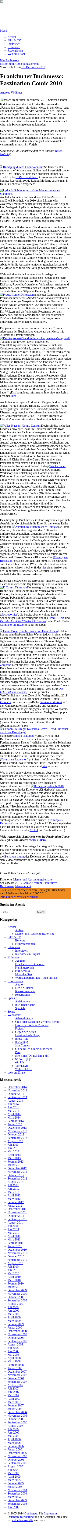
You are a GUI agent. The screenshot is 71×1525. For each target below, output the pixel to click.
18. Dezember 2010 (33, 67)
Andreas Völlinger (11, 92)
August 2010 (15, 1263)
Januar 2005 (15, 1486)
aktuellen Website (22, 1520)
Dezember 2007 (17, 1371)
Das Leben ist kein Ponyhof (31, 1025)
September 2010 (17, 1259)
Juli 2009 (13, 1307)
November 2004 (17, 1490)
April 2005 (14, 1476)
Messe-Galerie (37, 840)
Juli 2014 (13, 1104)
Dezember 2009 (17, 1290)
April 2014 (14, 1114)
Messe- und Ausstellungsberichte (19, 63)
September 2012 (17, 1178)
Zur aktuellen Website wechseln (19, 896)
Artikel (12, 37)
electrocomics (9, 614)
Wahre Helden (23, 1069)
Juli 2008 (13, 1347)
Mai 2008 (13, 1354)
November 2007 (17, 1375)
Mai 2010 (13, 1273)
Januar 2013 (15, 1165)
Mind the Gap (23, 974)
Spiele (11, 1011)
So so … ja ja (23, 1059)
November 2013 (17, 1131)
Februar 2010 (16, 1283)
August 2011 (15, 1222)
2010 (18, 882)
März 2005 (14, 1480)
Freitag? (20, 1028)
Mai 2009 (13, 1314)
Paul (17, 1052)
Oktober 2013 (16, 1134)
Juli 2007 (13, 1388)
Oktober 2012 (16, 1175)
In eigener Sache (25, 1004)
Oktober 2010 (16, 1256)
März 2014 (14, 1117)
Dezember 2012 (17, 1168)
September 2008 (17, 1341)
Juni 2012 (13, 1188)
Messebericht (23, 886)
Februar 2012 (16, 1202)
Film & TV (14, 40)
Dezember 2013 (17, 1127)
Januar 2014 (15, 1124)
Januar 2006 (15, 1449)
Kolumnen (14, 47)
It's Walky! (21, 1042)
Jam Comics (22, 1045)
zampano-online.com (13, 624)
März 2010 (14, 1280)
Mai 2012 (13, 1192)
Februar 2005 (16, 1483)
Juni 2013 (13, 1148)
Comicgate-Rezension (14, 759)
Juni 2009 (13, 1310)
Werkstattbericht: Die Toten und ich (36, 977)
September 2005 (17, 1463)
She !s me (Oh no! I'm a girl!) (32, 1055)
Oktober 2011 (16, 1215)
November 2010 (17, 1253)
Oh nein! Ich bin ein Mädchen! (33, 1048)
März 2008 (14, 1361)
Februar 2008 (16, 1364)
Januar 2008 (15, 1368)
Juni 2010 (13, 1270)
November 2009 (17, 1293)
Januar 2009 (15, 1327)
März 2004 (14, 1496)
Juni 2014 (13, 1107)
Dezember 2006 (17, 1412)
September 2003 (17, 1503)
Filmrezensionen (25, 943)
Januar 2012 (15, 1205)
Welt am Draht (16, 54)
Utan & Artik (56, 617)
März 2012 (14, 1198)
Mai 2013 (13, 1151)
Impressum (50, 1513)
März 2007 (14, 1402)
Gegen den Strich (25, 1031)
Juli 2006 (13, 1429)
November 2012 (17, 1171)
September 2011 (17, 1219)
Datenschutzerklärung (21, 1516)
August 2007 (15, 1385)
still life (19, 1062)
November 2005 (17, 1456)
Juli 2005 (13, 1469)
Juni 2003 (13, 1507)
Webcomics (14, 1015)
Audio (19, 984)
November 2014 (17, 1090)
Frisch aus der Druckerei (29, 964)
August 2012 (15, 1181)
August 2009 (15, 1303)
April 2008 (14, 1358)
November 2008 (17, 1334)
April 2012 (14, 1195)
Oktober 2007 (16, 1378)
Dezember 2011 (17, 1209)
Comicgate (30, 1513)
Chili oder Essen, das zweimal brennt (37, 1021)
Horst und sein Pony (27, 1035)
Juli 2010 (13, 1266)
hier (13, 395)
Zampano (5, 665)
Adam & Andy (24, 1018)
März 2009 (14, 1320)
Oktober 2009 (16, 1297)
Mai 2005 (13, 1473)
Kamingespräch (24, 967)
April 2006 (14, 1439)
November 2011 (17, 1212)
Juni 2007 (13, 1391)
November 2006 (17, 1415)
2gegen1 (20, 960)
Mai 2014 (13, 1110)
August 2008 (15, 1344)
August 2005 (15, 1466)
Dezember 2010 (17, 1249)
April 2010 (14, 1276)
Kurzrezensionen (25, 991)
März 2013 (14, 1158)
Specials (12, 998)
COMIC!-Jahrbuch (27, 177)
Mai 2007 (13, 1395)
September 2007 (17, 1381)
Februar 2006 (16, 1446)
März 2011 (14, 1239)
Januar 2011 (15, 1246)
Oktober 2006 (16, 1419)
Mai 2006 (13, 1435)
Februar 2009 (16, 1324)
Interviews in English (28, 954)
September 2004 (17, 1493)
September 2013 (17, 1137)
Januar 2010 (15, 1286)
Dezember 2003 (17, 1500)
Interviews (14, 43)
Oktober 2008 (16, 1337)
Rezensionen (15, 50)
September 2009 (17, 1300)
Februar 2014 (16, 1120)
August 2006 (15, 1425)
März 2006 (14, 1442)
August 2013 (15, 1141)
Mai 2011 (13, 1232)
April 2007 (14, 1398)
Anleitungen (22, 1001)
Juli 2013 (13, 1144)
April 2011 (14, 1236)
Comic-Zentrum (32, 882)
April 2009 (14, 1317)
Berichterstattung (14, 856)
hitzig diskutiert (24, 735)
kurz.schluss (22, 971)
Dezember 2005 (17, 1452)
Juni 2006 (13, 1432)
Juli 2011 (13, 1225)
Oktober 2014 (16, 1093)
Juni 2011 (13, 1229)
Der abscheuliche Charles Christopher (23, 621)
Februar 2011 (15, 1242)
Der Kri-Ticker (24, 987)
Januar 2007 (15, 1408)
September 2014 (17, 1097)
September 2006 (17, 1422)
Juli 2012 (13, 1185)
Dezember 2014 (17, 1087)
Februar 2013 (16, 1161)
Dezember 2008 (17, 1330)
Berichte (20, 940)
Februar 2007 (16, 1405)
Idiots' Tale (21, 1038)
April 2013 (14, 1154)
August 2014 (15, 1100)
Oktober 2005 (16, 1459)
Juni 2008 (13, 1351)
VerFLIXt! (21, 1065)
